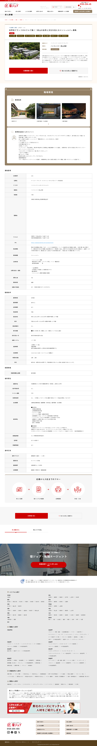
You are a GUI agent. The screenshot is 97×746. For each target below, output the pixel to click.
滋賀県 (25, 610)
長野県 (55, 606)
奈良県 (30, 610)
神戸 (77, 619)
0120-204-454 (85, 5)
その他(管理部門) (52, 665)
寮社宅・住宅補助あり (60, 676)
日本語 (55, 7)
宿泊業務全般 (65, 632)
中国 (49, 608)
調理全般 (38, 660)
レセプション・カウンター (78, 639)
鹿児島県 (83, 615)
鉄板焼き (30, 665)
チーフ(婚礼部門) (67, 653)
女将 (49, 639)
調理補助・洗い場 (11, 663)
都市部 (49, 617)
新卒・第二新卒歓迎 (30, 36)
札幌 (82, 619)
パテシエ (24, 665)
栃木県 (37, 601)
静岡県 (55, 601)
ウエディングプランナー (54, 651)
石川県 (8, 606)
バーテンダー (17, 644)
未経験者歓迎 (43, 674)
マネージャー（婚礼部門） (79, 653)
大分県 (71, 615)
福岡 (64, 619)
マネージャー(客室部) (53, 646)
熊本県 (55, 615)
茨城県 (31, 601)
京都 (15, 27)
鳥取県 (60, 610)
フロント (50, 632)
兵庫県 (14, 610)
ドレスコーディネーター (67, 651)
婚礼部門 (50, 649)
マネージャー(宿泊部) (67, 637)
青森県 (60, 597)
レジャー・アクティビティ (81, 634)
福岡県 (49, 615)
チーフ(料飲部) (37, 644)
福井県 (19, 606)
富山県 (14, 606)
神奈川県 (15, 601)
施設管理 (58, 663)
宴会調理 (21, 660)
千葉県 (26, 601)
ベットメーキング (52, 644)
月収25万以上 (35, 674)
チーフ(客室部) (73, 644)
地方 (8, 622)
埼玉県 (20, 601)
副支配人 (76, 637)
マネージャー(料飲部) (12, 646)
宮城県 (49, 597)
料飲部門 (9, 642)
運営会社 (69, 733)
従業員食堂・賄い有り (84, 676)
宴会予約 (9, 651)
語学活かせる (54, 36)
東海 (49, 599)
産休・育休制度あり (63, 36)
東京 (49, 619)
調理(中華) (17, 665)
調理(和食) (38, 663)
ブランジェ (20, 663)
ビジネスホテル (26, 684)
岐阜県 (60, 601)
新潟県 (49, 606)
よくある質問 (28, 11)
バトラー (73, 632)
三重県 (66, 601)
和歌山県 (37, 610)
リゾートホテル (48, 684)
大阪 (54, 619)
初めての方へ (8, 11)
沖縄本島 (9, 619)
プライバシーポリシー (45, 8)
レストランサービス (26, 644)
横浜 (68, 619)
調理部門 (9, 658)
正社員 (11, 33)
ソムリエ (9, 644)
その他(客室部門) (64, 646)
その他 (76, 684)
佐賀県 (60, 615)
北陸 (8, 604)
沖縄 (8, 617)
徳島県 (8, 615)
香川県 (14, 615)
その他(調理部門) (29, 663)
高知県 (25, 615)
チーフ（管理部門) (66, 663)
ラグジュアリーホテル (38, 684)
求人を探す (18, 11)
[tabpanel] (23, 112)
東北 (49, 595)
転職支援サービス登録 (63, 11)
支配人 (81, 637)
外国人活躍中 (46, 36)
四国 (8, 613)
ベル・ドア (60, 634)
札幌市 (8, 597)
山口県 (71, 610)
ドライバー (51, 663)
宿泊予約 (79, 632)
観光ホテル (63, 684)
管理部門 (50, 658)
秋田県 (77, 597)
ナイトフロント (52, 634)
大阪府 (8, 610)
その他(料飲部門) (23, 646)
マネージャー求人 (80, 674)
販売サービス (66, 639)
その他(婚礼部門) (52, 656)
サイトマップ (43, 6)
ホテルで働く (13, 36)
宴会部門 (9, 649)
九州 (49, 613)
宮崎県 (77, 615)
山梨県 (60, 606)
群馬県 (42, 601)
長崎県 (66, 615)
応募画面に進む (28, 71)
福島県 (55, 597)
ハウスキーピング (63, 644)
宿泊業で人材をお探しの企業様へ (83, 11)
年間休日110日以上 (39, 676)
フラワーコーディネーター (54, 653)
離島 (15, 619)
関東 (8, 599)
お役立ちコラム (41, 729)
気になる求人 (68, 7)
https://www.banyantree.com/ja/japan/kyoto (42, 242)
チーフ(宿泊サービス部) (53, 637)
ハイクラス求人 (10, 676)
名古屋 (58, 619)
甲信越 (49, 604)
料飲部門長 (9, 630)
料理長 (15, 660)
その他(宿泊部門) (57, 639)
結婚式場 (9, 684)
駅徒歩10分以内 (28, 676)
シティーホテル (17, 684)
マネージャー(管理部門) (78, 663)
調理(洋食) (9, 665)
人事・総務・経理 (61, 660)
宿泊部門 (50, 630)
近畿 (8, 608)
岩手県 (66, 597)
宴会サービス (17, 651)
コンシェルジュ (55, 49)
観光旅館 (71, 684)
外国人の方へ (50, 11)
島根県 (66, 610)
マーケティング (80, 660)
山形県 (71, 597)
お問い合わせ (39, 11)
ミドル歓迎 (38, 36)
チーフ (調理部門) (30, 660)
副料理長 (9, 660)
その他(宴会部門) (26, 651)
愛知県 (49, 601)
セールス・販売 (70, 660)
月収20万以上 (20, 36)
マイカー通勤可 (49, 676)
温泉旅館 (57, 684)
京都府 (11, 27)
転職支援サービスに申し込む (48, 564)
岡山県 (55, 610)
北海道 (8, 595)
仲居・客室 (57, 632)
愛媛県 (19, 615)
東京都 (8, 601)
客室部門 (50, 642)
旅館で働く (9, 674)
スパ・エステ (51, 660)
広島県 (49, 610)
